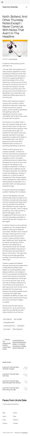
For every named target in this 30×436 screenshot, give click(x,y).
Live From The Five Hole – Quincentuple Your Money (11, 382)
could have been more (9, 326)
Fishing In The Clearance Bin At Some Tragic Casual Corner (6, 344)
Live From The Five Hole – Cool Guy (11, 375)
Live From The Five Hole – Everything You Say (11, 388)
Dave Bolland (20, 326)
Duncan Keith (6, 329)
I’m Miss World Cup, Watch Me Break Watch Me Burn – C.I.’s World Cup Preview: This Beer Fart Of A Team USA (19, 344)
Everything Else (13, 59)
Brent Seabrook (7, 319)
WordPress (25, 432)
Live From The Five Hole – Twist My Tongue (11, 368)
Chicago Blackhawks (8, 322)
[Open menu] (27, 7)
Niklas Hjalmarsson (18, 329)
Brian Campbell (18, 319)
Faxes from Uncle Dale (10, 7)
